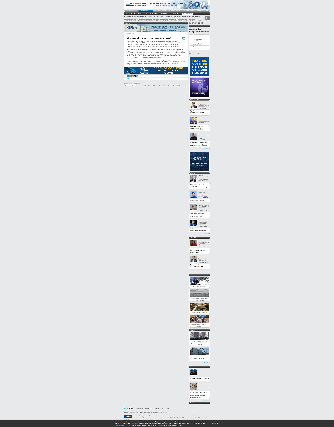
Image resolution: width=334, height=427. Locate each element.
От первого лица (194, 99)
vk (190, 23)
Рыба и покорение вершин (199, 286)
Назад (127, 78)
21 (164, 85)
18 (159, 85)
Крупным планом (194, 275)
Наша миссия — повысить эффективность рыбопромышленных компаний (198, 186)
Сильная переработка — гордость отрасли (135, 16)
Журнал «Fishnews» (145, 10)
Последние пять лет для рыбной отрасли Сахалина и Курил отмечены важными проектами (199, 144)
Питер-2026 (156, 19)
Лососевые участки (165, 16)
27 (174, 85)
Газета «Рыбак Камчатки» (202, 10)
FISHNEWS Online (142, 13)
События (192, 330)
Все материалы (206, 148)
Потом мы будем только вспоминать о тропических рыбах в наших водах (197, 215)
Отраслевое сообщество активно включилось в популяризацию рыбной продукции (199, 128)
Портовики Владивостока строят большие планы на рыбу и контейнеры (199, 358)
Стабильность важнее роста (198, 200)
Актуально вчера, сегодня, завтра (191, 16)
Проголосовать (194, 53)
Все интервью (207, 233)
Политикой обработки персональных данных (140, 425)
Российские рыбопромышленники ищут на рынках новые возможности (199, 266)
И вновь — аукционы (153, 16)
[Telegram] (137, 76)
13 (151, 85)
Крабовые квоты (154, 13)
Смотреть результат (194, 51)
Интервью (192, 173)
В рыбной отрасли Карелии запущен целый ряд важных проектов (197, 112)
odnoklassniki (196, 23)
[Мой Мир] (132, 76)
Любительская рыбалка (196, 20)
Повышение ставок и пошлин (150, 20)
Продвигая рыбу (194, 367)
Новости (127, 23)
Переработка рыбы (182, 19)
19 (161, 85)
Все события (207, 362)
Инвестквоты (164, 13)
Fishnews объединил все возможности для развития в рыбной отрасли (198, 250)
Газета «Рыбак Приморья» (174, 10)
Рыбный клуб (175, 13)
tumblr (199, 23)
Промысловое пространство (145, 19)
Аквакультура (192, 19)
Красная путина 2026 (164, 20)
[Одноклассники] (130, 76)
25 (171, 85)
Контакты (131, 10)
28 (176, 85)
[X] (135, 76)
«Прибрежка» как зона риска (199, 312)
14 (153, 85)
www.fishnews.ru (138, 416)
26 (173, 85)
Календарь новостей (135, 83)
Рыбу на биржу (172, 19)
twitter (193, 23)
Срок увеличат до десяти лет (200, 36)
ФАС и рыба (186, 20)
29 (178, 85)
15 (154, 85)
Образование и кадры (176, 20)
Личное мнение (194, 237)
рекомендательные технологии (174, 425)
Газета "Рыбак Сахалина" (188, 10)
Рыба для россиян (176, 16)
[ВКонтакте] (128, 76)
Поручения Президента (130, 19)
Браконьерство (164, 19)
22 (166, 85)
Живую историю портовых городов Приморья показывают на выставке (199, 343)
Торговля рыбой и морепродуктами (133, 20)
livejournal (202, 23)
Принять (215, 423)
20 (163, 85)
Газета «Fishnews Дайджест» (159, 10)
